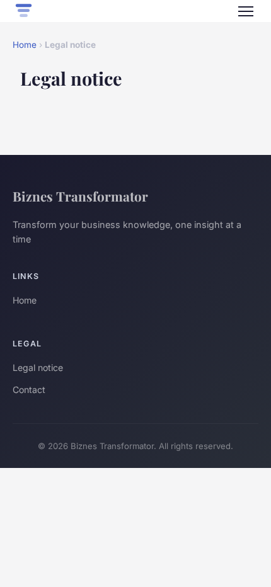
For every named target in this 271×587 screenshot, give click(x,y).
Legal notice (38, 367)
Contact (29, 389)
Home (25, 45)
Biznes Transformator (80, 196)
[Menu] (245, 11)
